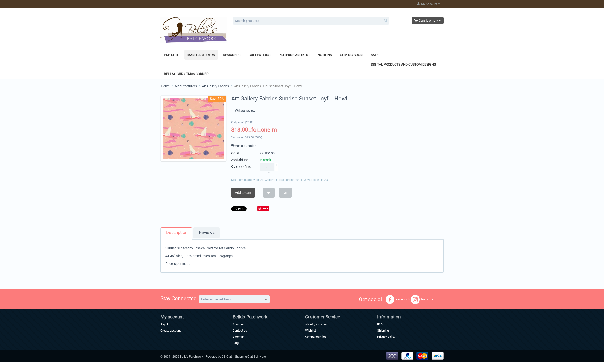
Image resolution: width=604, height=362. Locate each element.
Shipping (383, 330)
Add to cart (243, 193)
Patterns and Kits (294, 55)
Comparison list (315, 336)
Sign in (164, 324)
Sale (375, 55)
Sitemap (238, 336)
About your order (316, 324)
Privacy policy (386, 336)
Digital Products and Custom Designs (403, 64)
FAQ (380, 324)
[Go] (265, 299)
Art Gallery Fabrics (215, 86)
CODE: (235, 153)
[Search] (385, 21)
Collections (259, 55)
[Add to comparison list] (285, 193)
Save (265, 208)
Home (165, 86)
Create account (170, 330)
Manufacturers (201, 55)
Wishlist (310, 330)
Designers (231, 55)
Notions (325, 55)
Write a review (245, 110)
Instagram (428, 299)
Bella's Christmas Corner (186, 74)
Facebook (403, 299)
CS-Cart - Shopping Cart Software (244, 356)
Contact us (240, 330)
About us (238, 324)
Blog (236, 343)
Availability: (239, 160)
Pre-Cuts (171, 55)
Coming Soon (351, 55)
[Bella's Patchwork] (193, 30)
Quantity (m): (241, 166)
